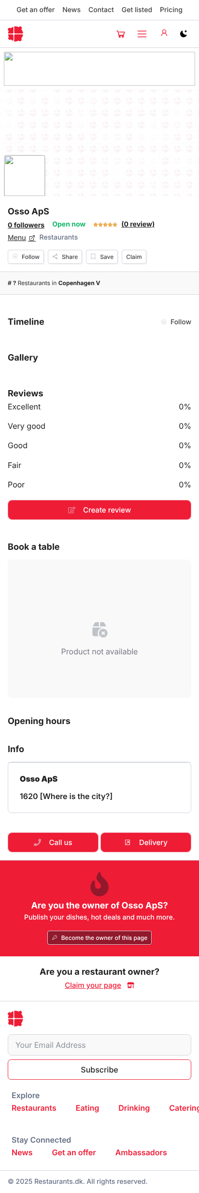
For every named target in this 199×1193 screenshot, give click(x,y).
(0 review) (138, 224)
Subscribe (99, 1069)
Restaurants (59, 237)
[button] (120, 34)
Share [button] (70, 256)
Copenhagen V (79, 283)
